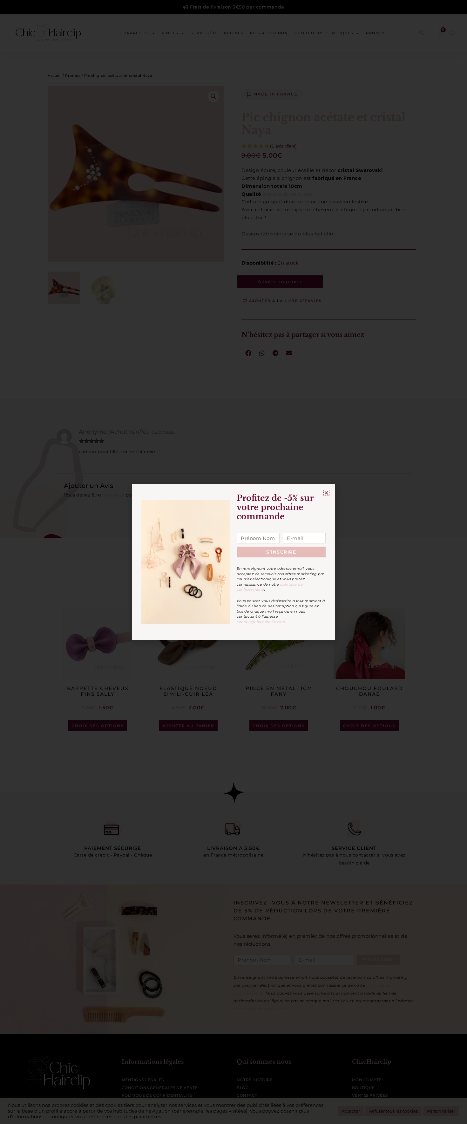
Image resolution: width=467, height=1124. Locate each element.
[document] (233, 562)
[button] (326, 492)
